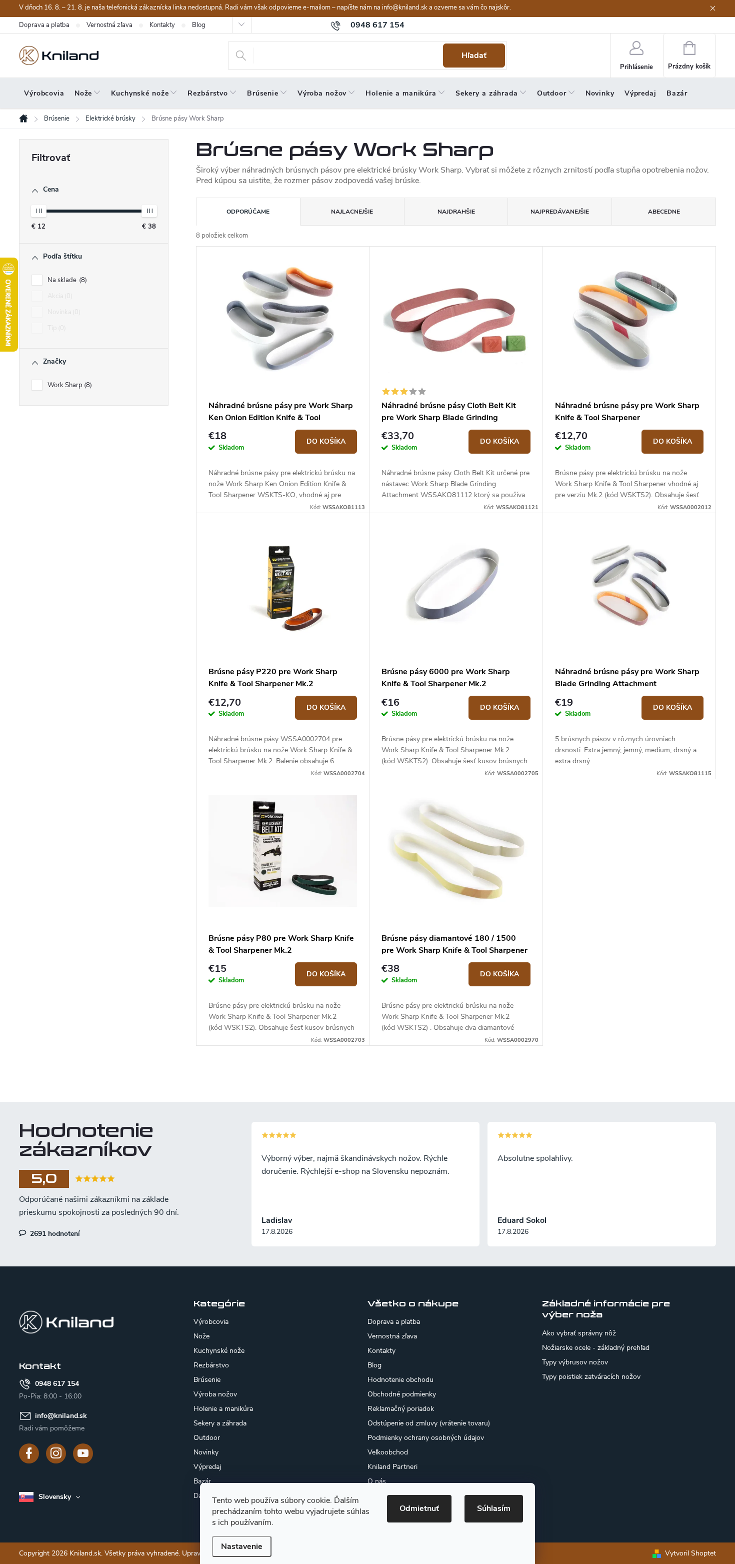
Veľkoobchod (388, 1452)
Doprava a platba (44, 25)
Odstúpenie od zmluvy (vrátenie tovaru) (429, 1423)
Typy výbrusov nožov (575, 1362)
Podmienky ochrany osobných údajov (426, 1437)
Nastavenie (241, 1546)
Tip (56, 328)
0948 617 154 (57, 1383)
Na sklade (66, 280)
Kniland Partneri (393, 1466)
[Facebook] (29, 1453)
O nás (377, 1481)
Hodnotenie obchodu (401, 1379)
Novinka (63, 312)
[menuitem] (44, 93)
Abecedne (664, 212)
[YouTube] (83, 1453)
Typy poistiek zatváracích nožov (591, 1377)
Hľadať (474, 55)
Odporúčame (248, 212)
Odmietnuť (419, 1508)
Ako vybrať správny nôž (579, 1333)
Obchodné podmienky (402, 1394)
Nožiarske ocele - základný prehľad (596, 1348)
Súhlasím (493, 1508)
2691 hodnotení (54, 1233)
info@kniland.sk (61, 1415)
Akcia (59, 296)
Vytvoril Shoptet (690, 1553)
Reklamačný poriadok (401, 1408)
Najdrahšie (456, 212)
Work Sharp (69, 385)
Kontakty (162, 25)
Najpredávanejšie (559, 212)
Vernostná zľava (109, 25)
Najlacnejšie (352, 212)
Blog (199, 25)
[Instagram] (56, 1453)
